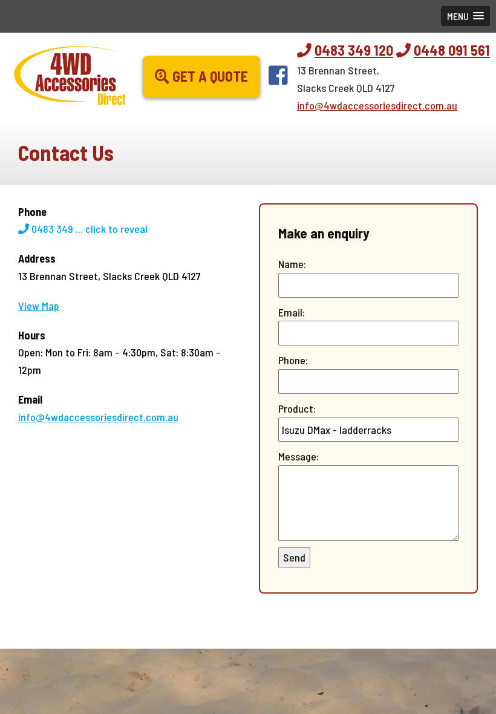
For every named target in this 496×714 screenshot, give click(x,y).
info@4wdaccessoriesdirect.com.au (377, 105)
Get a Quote (208, 76)
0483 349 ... (88, 228)
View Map (38, 305)
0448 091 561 (452, 50)
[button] (465, 16)
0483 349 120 (354, 50)
